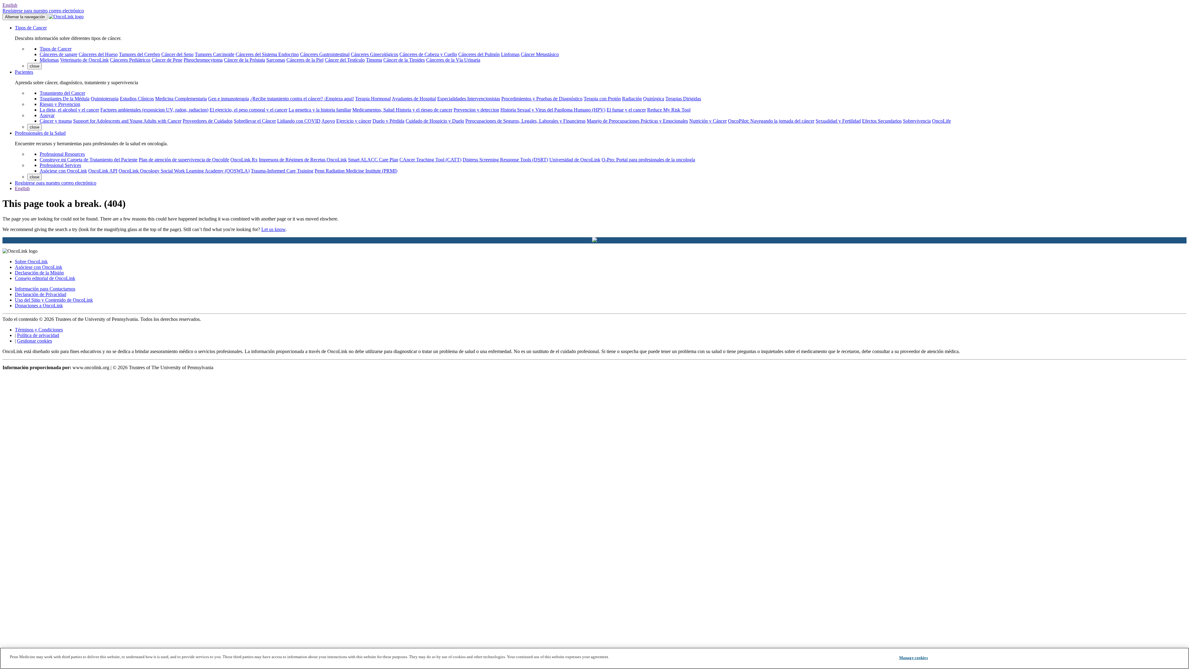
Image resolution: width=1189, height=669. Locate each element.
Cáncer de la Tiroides (404, 60)
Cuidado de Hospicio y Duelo (435, 121)
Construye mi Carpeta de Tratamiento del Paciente (88, 159)
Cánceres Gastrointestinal (325, 54)
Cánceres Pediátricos (130, 60)
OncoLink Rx (244, 159)
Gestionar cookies (34, 340)
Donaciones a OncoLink (39, 305)
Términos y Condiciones (39, 329)
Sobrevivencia (917, 121)
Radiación (632, 98)
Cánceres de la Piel (305, 60)
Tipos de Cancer (31, 27)
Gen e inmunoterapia (228, 98)
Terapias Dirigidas (683, 98)
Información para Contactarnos (45, 288)
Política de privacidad (38, 335)
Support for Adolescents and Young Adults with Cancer (127, 121)
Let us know (273, 229)
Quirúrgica (653, 98)
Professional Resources (62, 154)
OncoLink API (102, 170)
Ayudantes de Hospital (414, 98)
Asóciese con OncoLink (63, 170)
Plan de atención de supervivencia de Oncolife (184, 159)
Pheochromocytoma (203, 60)
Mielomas (49, 60)
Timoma (374, 60)
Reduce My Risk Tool (668, 109)
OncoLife (941, 121)
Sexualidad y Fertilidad (838, 121)
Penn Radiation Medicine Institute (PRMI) (356, 170)
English (9, 5)
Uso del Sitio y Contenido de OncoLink (54, 300)
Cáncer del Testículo (345, 60)
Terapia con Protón (602, 98)
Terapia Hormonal (373, 98)
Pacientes (24, 72)
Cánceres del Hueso (98, 54)
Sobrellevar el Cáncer (255, 121)
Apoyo (328, 121)
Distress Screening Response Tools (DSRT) (505, 159)
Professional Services (60, 165)
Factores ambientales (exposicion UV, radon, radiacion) (154, 109)
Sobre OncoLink (31, 261)
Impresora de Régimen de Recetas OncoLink (303, 159)
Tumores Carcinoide (214, 54)
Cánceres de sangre (58, 54)
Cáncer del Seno (177, 54)
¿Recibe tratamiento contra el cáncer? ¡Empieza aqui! (302, 98)
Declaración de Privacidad (40, 294)
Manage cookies (913, 657)
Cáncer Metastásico (540, 54)
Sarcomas (275, 60)
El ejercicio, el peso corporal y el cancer (248, 109)
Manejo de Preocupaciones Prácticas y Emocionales (637, 121)
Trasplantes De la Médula (64, 98)
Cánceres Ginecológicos (374, 54)
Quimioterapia (105, 98)
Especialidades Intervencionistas (468, 98)
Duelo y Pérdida (388, 121)
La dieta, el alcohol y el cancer (69, 109)
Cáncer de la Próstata (244, 60)
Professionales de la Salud (40, 133)
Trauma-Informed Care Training (282, 170)
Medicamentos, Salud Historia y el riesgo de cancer (402, 109)
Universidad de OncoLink (574, 159)
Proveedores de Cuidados (208, 121)
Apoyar (47, 115)
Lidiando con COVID (298, 121)
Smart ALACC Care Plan (373, 159)
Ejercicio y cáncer (353, 121)
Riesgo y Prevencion (60, 104)
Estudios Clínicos (137, 98)
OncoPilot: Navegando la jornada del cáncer (771, 121)
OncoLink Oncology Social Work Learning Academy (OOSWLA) (184, 170)
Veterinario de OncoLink (84, 60)
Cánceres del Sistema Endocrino (267, 54)
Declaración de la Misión (39, 272)
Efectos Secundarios (882, 121)
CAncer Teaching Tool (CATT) (430, 159)
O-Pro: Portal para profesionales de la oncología (648, 159)
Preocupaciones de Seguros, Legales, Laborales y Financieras (525, 121)
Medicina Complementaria (181, 98)
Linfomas (510, 54)
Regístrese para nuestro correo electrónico (43, 10)
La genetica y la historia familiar (320, 109)
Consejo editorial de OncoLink (45, 278)
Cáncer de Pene (167, 60)
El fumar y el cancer (626, 109)
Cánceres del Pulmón (479, 54)
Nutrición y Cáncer (708, 121)
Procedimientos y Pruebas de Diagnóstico (541, 98)
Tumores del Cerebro (139, 54)
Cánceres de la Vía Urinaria (453, 60)
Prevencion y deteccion (476, 109)
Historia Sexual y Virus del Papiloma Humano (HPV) (552, 109)
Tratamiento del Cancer (62, 93)
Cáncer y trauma (56, 121)
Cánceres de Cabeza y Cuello (428, 54)
